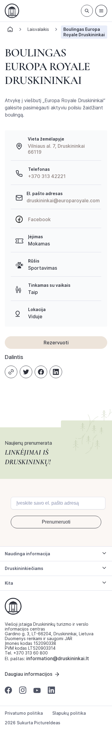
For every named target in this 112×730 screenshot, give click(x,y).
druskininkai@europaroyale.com (63, 200)
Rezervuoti (56, 343)
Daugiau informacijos (28, 674)
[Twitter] (26, 372)
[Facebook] (41, 372)
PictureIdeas (47, 722)
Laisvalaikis (38, 29)
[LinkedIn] (56, 372)
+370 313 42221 (47, 176)
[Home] (10, 31)
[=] (101, 11)
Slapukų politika (69, 713)
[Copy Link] (11, 372)
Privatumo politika (24, 713)
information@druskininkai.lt (57, 658)
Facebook (39, 219)
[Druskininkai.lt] (12, 11)
